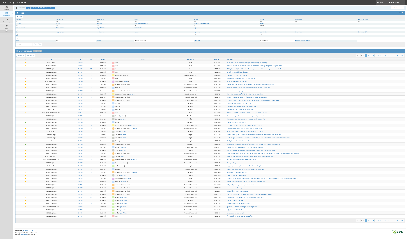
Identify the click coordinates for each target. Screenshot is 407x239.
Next (398, 55)
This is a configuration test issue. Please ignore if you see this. (246, 116)
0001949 (80, 78)
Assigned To (59, 19)
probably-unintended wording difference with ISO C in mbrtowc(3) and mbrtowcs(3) (253, 144)
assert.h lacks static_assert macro (237, 191)
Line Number (263, 32)
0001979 (80, 100)
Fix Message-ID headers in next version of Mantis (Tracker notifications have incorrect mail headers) (258, 138)
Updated (216, 59)
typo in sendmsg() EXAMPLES (236, 122)
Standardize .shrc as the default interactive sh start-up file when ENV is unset (251, 150)
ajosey (126, 81)
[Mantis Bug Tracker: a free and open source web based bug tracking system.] (397, 232)
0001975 (80, 166)
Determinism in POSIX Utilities (236, 175)
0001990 (80, 116)
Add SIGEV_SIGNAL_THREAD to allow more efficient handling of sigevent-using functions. (255, 66)
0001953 (80, 207)
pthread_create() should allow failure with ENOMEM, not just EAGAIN (248, 88)
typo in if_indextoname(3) (235, 200)
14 (91, 203)
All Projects (381, 2)
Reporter (18, 19)
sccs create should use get (235, 188)
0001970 (80, 160)
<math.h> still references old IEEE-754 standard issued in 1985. (246, 182)
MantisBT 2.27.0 (28, 231)
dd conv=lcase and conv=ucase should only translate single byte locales (249, 194)
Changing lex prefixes (233, 163)
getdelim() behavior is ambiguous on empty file (242, 207)
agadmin (122, 116)
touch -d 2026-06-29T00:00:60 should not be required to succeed (247, 97)
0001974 (80, 169)
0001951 (80, 213)
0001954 (80, 203)
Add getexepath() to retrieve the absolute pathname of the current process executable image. (256, 69)
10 (388, 55)
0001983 (80, 122)
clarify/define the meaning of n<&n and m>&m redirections (245, 197)
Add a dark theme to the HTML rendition (240, 109)
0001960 (80, 216)
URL (17, 36)
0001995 (80, 75)
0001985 (80, 109)
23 (91, 197)
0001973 (80, 91)
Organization (60, 32)
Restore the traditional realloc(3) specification (241, 78)
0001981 (80, 125)
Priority (196, 19)
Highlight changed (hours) (302, 40)
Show (17, 40)
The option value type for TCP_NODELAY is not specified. (245, 94)
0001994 (80, 81)
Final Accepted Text (363, 32)
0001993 (80, 88)
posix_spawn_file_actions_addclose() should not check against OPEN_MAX (250, 157)
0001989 (80, 103)
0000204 (80, 138)
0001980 (80, 147)
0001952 (80, 210)
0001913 (80, 197)
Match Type (197, 40)
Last (402, 55)
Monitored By (100, 19)
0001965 (80, 185)
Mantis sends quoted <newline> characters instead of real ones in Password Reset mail (254, 135)
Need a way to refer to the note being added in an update (245, 131)
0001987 (80, 94)
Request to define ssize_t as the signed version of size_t (244, 125)
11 (391, 55)
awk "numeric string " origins (236, 91)
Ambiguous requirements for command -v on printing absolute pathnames (250, 84)
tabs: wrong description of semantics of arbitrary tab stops (245, 169)
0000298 (80, 131)
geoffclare (123, 197)
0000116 (80, 141)
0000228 (80, 135)
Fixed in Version (60, 27)
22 (91, 69)
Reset (20, 16)
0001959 (80, 194)
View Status (298, 19)
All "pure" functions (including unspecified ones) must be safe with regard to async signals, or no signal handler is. (262, 178)
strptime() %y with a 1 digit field (237, 172)
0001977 (80, 153)
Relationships (138, 27)
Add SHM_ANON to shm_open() (237, 75)
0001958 (80, 200)
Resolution (99, 23)
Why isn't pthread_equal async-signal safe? (240, 185)
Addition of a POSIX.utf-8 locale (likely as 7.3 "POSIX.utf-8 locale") (247, 113)
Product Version (20, 27)
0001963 (80, 188)
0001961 (80, 191)
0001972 (80, 175)
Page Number (197, 32)
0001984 (80, 84)
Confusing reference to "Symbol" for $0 (239, 103)
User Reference (101, 32)
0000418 (80, 157)
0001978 (80, 150)
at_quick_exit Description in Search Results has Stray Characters (247, 166)
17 (91, 169)
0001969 (80, 172)
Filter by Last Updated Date (201, 23)
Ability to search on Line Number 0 (238, 141)
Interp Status (298, 32)
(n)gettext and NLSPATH (234, 210)
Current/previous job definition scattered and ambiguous (245, 128)
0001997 (80, 63)
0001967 (80, 182)
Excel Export (30, 55)
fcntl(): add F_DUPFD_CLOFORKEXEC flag (239, 216)
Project (262, 23)
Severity (262, 19)
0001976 (80, 72)
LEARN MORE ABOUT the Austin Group (42, 8)
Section (137, 32)
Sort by (99, 40)
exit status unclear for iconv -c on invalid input (241, 160)
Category (18, 23)
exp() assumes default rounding (237, 81)
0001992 (80, 69)
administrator (24, 234)
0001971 (80, 163)
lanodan (123, 147)
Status (58, 23)
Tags (195, 27)
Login (28, 8)
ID (80, 59)
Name (17, 32)
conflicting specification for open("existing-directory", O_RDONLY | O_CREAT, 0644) (253, 100)
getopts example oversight (235, 213)
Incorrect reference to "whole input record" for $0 (242, 106)
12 (91, 194)
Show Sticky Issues (363, 19)
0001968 (80, 178)
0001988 (80, 106)
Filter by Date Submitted (141, 23)
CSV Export (20, 55)
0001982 (80, 144)
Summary (230, 59)
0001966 (80, 128)
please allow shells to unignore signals (239, 203)
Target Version (101, 27)
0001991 (80, 97)
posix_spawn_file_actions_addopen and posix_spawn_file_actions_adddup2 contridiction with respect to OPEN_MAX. (264, 153)
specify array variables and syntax (237, 72)
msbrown (132, 94)
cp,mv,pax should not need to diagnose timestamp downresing (247, 63)
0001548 (80, 113)
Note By (137, 19)
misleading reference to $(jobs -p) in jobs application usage (245, 147)
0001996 (80, 66)
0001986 (80, 119)
